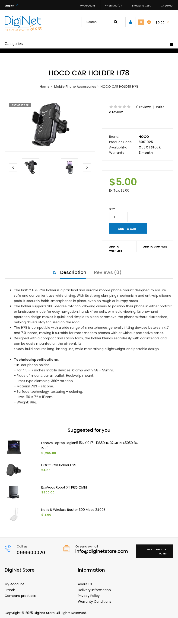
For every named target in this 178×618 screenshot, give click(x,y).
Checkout (167, 5)
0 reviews (143, 107)
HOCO (144, 136)
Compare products (20, 595)
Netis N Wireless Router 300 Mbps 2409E (73, 509)
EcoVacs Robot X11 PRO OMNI (64, 487)
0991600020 (31, 552)
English (10, 5)
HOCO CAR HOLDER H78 (119, 86)
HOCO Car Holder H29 (58, 465)
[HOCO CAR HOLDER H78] (50, 124)
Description (73, 272)
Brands (10, 590)
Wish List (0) (113, 5)
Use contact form (156, 551)
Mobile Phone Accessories (75, 86)
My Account (87, 5)
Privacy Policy (89, 595)
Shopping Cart (141, 5)
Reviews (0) (108, 272)
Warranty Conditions (94, 601)
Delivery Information (94, 590)
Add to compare (155, 246)
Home (45, 86)
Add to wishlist (115, 249)
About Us (85, 584)
